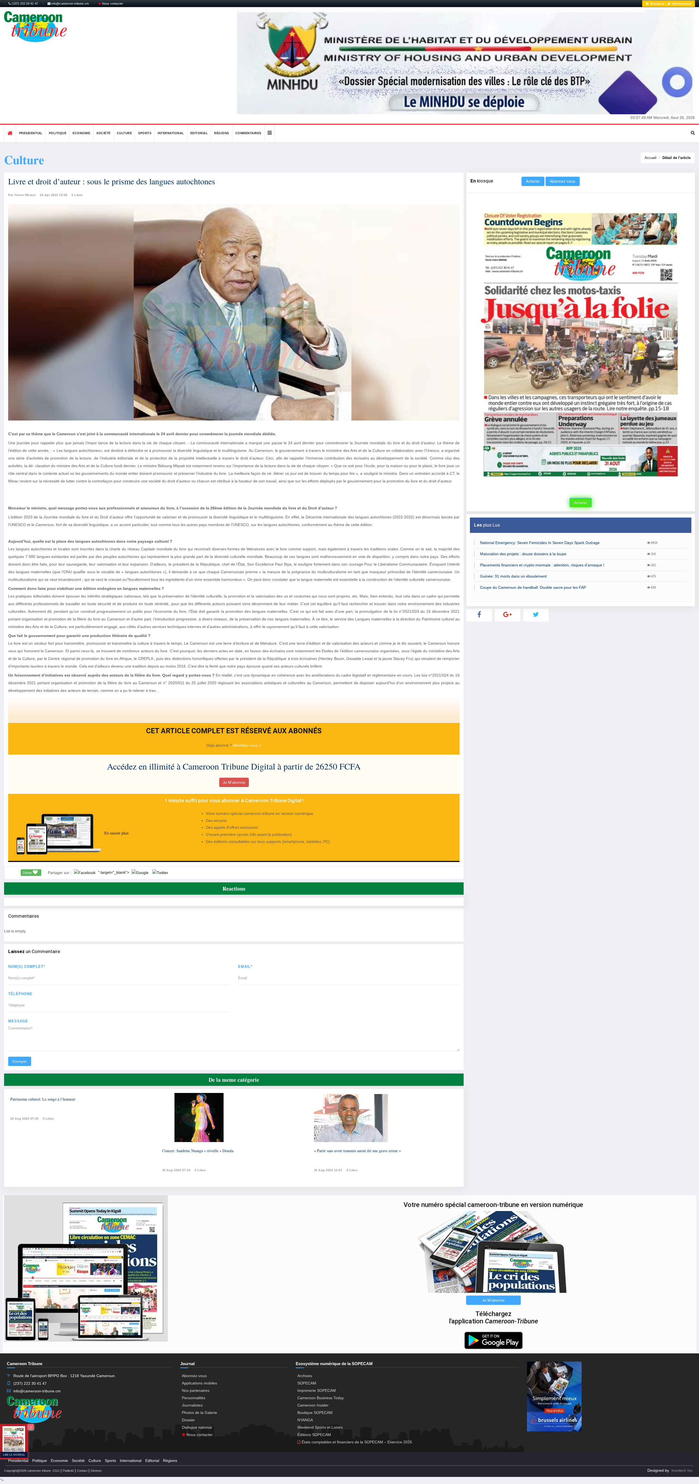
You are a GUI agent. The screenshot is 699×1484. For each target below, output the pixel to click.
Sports (144, 133)
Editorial (199, 133)
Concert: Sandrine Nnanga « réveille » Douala (197, 1150)
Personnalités (193, 1398)
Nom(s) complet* (26, 967)
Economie (81, 133)
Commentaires (248, 133)
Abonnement (681, 3)
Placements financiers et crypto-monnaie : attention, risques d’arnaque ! (542, 565)
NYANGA (305, 1420)
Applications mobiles (199, 1383)
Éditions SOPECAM (314, 1434)
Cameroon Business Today (320, 1398)
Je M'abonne (234, 782)
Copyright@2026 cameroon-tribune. (28, 1470)
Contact (82, 1470)
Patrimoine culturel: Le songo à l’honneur (42, 1099)
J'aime (27, 873)
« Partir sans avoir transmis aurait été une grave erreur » (357, 1150)
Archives (304, 1376)
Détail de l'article (676, 158)
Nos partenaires (195, 1390)
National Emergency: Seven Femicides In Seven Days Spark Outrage (540, 542)
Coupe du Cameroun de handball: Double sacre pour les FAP (533, 587)
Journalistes (192, 1405)
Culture (124, 133)
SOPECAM (306, 1383)
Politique (58, 133)
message (18, 1021)
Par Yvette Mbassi (22, 195)
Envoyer (20, 1061)
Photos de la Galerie (199, 1412)
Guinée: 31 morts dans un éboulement (513, 576)
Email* (245, 967)
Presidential (31, 133)
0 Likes (77, 195)
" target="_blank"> (114, 872)
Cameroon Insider (312, 1405)
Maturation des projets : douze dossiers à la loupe (523, 554)
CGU (56, 1470)
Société (103, 133)
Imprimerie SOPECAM (316, 1390)
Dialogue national (197, 1427)
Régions (221, 133)
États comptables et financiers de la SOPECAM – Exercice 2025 (356, 1442)
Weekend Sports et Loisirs (320, 1427)
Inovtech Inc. (682, 1470)
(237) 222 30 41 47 (24, 3)
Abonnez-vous (562, 181)
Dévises (96, 1470)
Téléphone (20, 994)
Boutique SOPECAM (315, 1412)
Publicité (68, 1470)
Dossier (188, 1420)
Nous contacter (112, 3)
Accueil (650, 158)
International (171, 133)
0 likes (48, 1118)
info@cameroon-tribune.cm (70, 3)
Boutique (657, 3)
